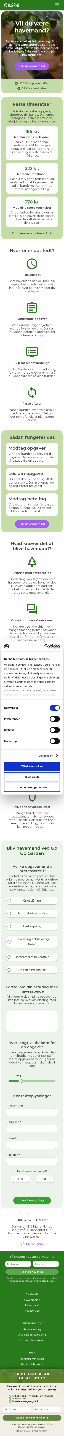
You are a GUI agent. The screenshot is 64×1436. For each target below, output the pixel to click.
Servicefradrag (32, 1329)
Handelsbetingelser (32, 1358)
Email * (13, 1138)
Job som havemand (32, 1340)
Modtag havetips (32, 1272)
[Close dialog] (61, 1372)
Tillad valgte (32, 776)
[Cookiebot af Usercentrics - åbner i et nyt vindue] (45, 646)
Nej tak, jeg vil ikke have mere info (32, 1431)
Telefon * (14, 1155)
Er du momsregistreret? (29, 233)
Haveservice (32, 1310)
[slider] (20, 1081)
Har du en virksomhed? (32, 1171)
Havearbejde (32, 1300)
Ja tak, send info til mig (32, 1417)
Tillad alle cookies (32, 766)
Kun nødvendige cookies (32, 787)
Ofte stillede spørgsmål (32, 1334)
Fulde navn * (17, 1105)
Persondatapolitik (32, 1364)
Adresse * (15, 1122)
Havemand (32, 1305)
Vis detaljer (46, 755)
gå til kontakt (32, 1243)
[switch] (55, 719)
